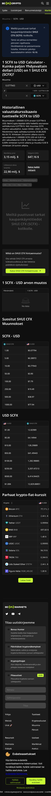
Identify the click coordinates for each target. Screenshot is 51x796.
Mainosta (9, 744)
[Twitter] (6, 614)
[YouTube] (13, 614)
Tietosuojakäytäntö (13, 791)
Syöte (4, 10)
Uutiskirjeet (16, 10)
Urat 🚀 (8, 725)
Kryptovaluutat (39, 720)
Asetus (35, 748)
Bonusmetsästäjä (33, 10)
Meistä (8, 720)
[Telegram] (19, 614)
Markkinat (36, 744)
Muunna (6, 18)
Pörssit (35, 729)
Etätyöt (8, 748)
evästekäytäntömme (16, 773)
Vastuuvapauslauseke (33, 791)
